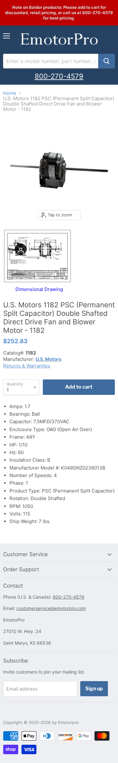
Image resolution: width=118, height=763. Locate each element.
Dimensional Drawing (39, 289)
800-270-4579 (59, 76)
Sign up (94, 689)
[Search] (106, 61)
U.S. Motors (48, 359)
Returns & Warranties (26, 366)
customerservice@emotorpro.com (51, 608)
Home (9, 93)
